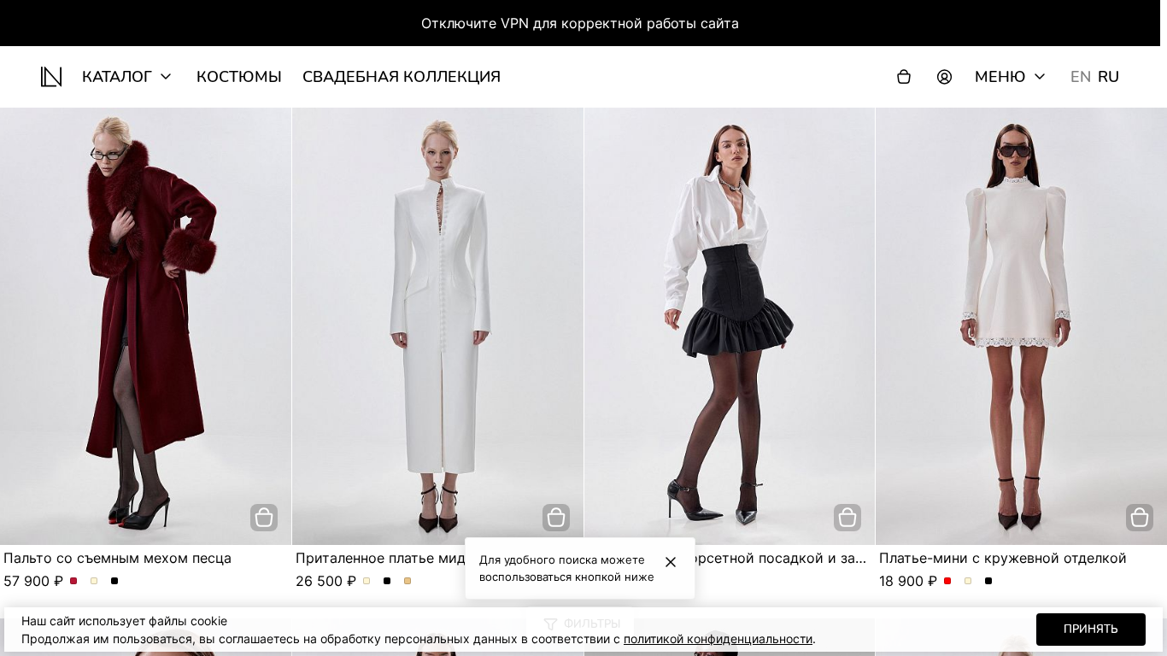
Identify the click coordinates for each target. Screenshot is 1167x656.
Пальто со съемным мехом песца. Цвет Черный (115, 581)
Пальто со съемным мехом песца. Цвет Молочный (94, 581)
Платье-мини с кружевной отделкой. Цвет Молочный (968, 581)
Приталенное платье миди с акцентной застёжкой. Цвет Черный (387, 581)
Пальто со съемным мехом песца (117, 557)
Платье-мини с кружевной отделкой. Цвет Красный (948, 581)
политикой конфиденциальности (718, 638)
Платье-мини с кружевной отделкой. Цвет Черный (989, 581)
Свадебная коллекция (401, 77)
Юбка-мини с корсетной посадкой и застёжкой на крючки (788, 557)
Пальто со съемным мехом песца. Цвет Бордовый (74, 581)
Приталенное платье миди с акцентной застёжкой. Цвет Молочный (367, 581)
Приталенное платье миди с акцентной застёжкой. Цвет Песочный (408, 581)
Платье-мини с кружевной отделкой (1003, 557)
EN (1080, 77)
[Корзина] (904, 77)
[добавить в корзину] (264, 517)
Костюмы (239, 77)
